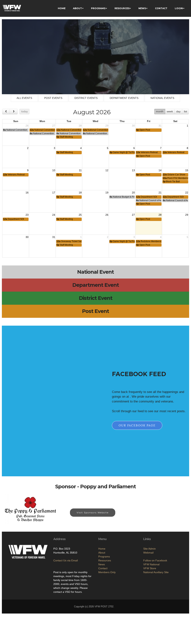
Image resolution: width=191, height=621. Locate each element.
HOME (61, 8)
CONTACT (161, 8)
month (159, 111)
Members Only (107, 572)
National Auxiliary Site (156, 572)
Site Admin (149, 548)
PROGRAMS (98, 8)
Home (101, 548)
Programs (104, 556)
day (178, 111)
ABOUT (77, 8)
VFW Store (149, 568)
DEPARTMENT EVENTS (124, 97)
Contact (102, 568)
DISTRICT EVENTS (86, 97)
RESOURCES (122, 8)
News (101, 564)
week (170, 111)
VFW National (151, 564)
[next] (13, 111)
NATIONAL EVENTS (162, 97)
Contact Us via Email (65, 560)
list (185, 111)
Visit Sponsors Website (93, 512)
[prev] (6, 111)
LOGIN (179, 8)
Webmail (148, 552)
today (24, 111)
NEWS (142, 8)
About (101, 552)
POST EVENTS (53, 97)
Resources (104, 560)
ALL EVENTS (24, 97)
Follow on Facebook (155, 560)
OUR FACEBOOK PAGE (137, 425)
